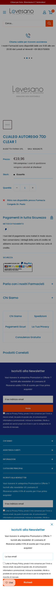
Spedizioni (40, 316)
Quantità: (7, 188)
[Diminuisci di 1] (17, 188)
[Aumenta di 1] (33, 188)
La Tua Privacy (40, 326)
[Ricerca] (49, 23)
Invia (28, 408)
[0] (50, 12)
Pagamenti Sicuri (15, 326)
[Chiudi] (52, 524)
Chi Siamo (15, 316)
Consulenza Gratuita (28, 337)
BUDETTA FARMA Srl (13, 149)
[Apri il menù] (4, 12)
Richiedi (28, 582)
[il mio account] (44, 12)
